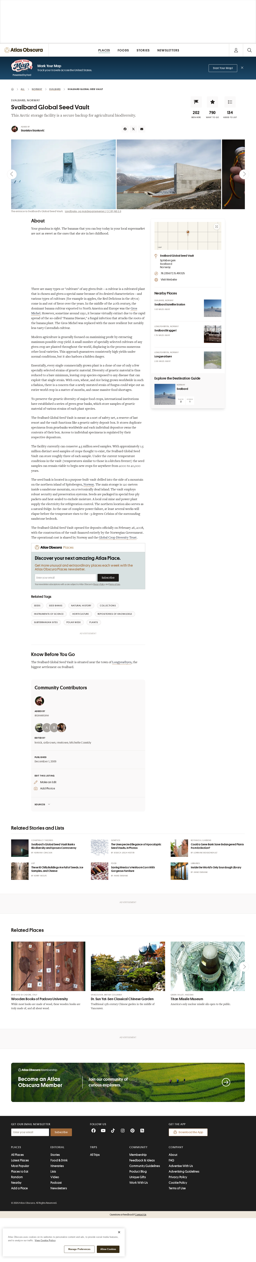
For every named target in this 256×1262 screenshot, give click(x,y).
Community (138, 1147)
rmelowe (62, 742)
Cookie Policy (178, 1182)
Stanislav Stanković (32, 130)
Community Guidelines (144, 1166)
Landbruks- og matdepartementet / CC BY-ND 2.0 (93, 211)
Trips (94, 1147)
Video (55, 1177)
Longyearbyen (121, 662)
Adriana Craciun (43, 853)
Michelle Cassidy (80, 742)
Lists (53, 1171)
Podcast (56, 1182)
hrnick (38, 742)
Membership (138, 1154)
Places (16, 1147)
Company (176, 1147)
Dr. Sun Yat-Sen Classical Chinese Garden (122, 999)
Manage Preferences (79, 1249)
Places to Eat (19, 1171)
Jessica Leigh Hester (124, 853)
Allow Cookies (108, 1249)
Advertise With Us (181, 1166)
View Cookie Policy (45, 1240)
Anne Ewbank (121, 876)
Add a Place (19, 1188)
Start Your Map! (223, 68)
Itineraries (57, 1166)
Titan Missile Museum (187, 999)
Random (17, 1177)
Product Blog (138, 1171)
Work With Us (138, 1182)
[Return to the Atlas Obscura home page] (24, 50)
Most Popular (20, 1166)
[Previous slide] (12, 174)
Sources (40, 804)
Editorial (57, 1147)
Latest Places (20, 1160)
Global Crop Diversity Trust (118, 537)
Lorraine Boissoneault (206, 853)
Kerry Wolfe (40, 876)
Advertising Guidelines (184, 1171)
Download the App (191, 1132)
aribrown (49, 742)
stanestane (42, 715)
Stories (55, 1154)
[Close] (119, 1232)
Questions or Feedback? (128, 1214)
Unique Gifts (137, 1177)
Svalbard (182, 389)
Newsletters (59, 1188)
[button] (196, 102)
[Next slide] (244, 174)
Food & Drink (59, 1160)
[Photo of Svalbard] (164, 394)
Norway (88, 484)
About (173, 1154)
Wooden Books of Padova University (39, 999)
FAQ (171, 1160)
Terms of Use (114, 584)
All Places (17, 1154)
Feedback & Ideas (142, 1160)
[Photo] (212, 308)
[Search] (249, 50)
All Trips (95, 1154)
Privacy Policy (99, 584)
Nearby (16, 1182)
